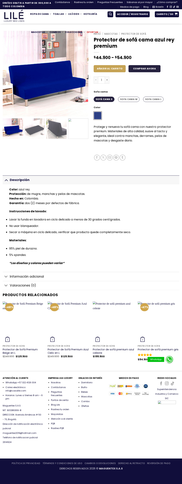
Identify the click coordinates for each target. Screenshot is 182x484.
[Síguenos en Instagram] (171, 7)
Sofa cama (101, 92)
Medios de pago (129, 6)
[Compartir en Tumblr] (122, 158)
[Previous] (3, 336)
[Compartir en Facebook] (97, 158)
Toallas (58, 13)
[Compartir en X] (103, 158)
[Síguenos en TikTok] (174, 7)
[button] (158, 7)
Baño (84, 387)
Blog (146, 6)
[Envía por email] (110, 158)
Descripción (20, 180)
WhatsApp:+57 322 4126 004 (21, 382)
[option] (98, 116)
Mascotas (38, 32)
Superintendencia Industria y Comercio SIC (166, 394)
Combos (55, 32)
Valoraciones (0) (23, 285)
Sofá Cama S (104, 99)
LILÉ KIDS (73, 13)
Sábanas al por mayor (140, 2)
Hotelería (90, 13)
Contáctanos (62, 2)
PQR (53, 423)
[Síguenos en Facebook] (167, 7)
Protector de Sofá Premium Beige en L (20, 351)
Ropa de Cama (39, 13)
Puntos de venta (59, 400)
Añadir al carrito (110, 68)
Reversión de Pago (158, 463)
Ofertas (92, 32)
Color (97, 107)
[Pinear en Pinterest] (116, 158)
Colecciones (74, 32)
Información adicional (27, 276)
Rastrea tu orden (83, 2)
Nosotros (56, 382)
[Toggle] (6, 180)
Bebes (84, 391)
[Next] (179, 336)
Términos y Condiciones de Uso (62, 463)
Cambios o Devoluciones (100, 463)
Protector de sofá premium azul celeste (113, 351)
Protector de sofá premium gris (158, 349)
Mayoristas (57, 414)
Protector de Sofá (133, 34)
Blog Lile (55, 404)
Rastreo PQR (57, 428)
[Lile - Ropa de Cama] (14, 16)
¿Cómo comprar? (167, 2)
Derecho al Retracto (131, 463)
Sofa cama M (128, 99)
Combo (85, 401)
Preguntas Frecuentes (110, 2)
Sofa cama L (153, 99)
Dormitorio (86, 382)
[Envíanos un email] (177, 7)
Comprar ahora (144, 68)
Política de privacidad (26, 463)
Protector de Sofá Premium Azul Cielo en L (68, 351)
